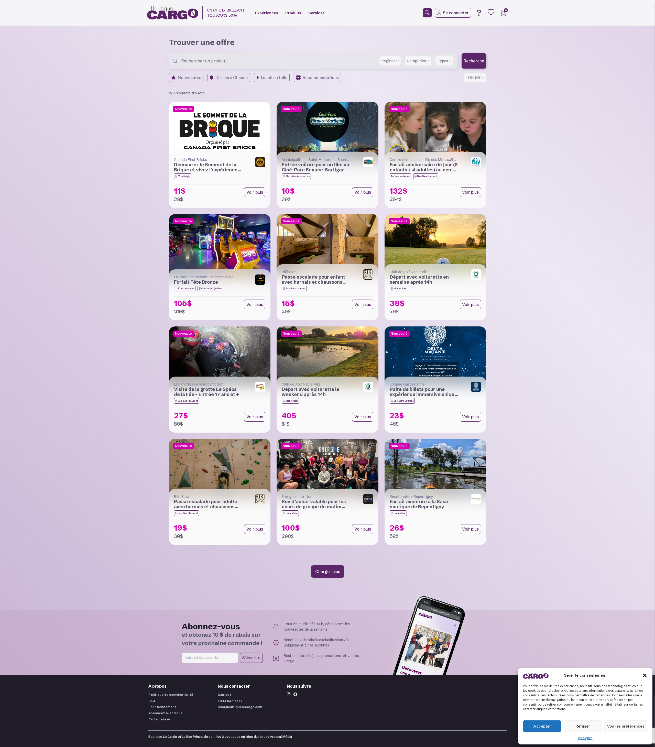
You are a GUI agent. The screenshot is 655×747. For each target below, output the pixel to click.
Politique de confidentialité (170, 695)
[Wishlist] (491, 12)
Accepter (542, 726)
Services (316, 13)
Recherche (474, 60)
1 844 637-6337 (230, 701)
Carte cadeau (159, 719)
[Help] (478, 12)
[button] (644, 675)
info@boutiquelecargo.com (240, 707)
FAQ (151, 701)
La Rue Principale (195, 737)
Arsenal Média (281, 737)
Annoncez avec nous (165, 713)
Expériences (266, 13)
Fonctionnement (162, 707)
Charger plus (327, 571)
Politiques (585, 738)
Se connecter (456, 12)
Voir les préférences (626, 726)
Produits (293, 13)
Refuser (582, 726)
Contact (224, 695)
